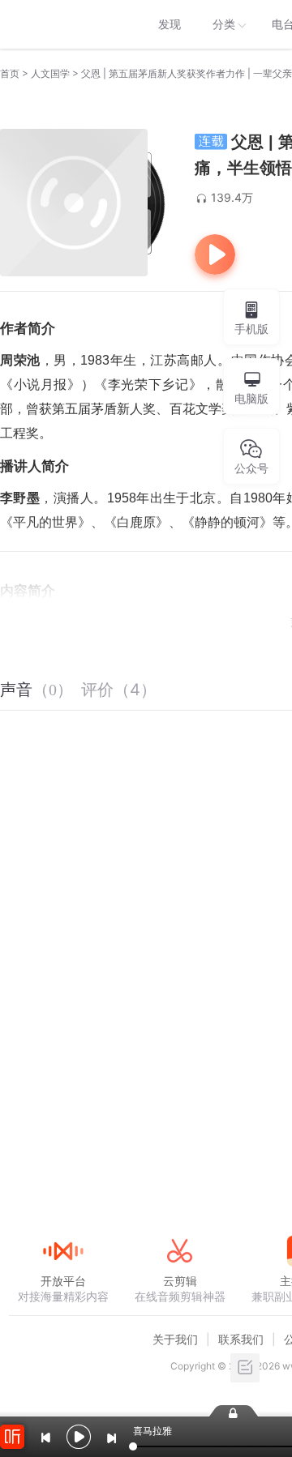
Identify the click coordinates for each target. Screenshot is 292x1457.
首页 (9, 73)
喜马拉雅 (62, 24)
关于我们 (175, 1339)
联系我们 (241, 1339)
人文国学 (50, 73)
